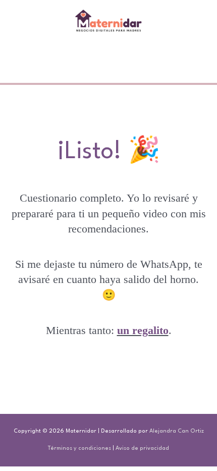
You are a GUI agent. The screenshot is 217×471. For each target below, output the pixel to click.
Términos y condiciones (79, 448)
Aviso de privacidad (142, 448)
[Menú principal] (109, 57)
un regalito (143, 330)
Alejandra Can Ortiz (176, 431)
